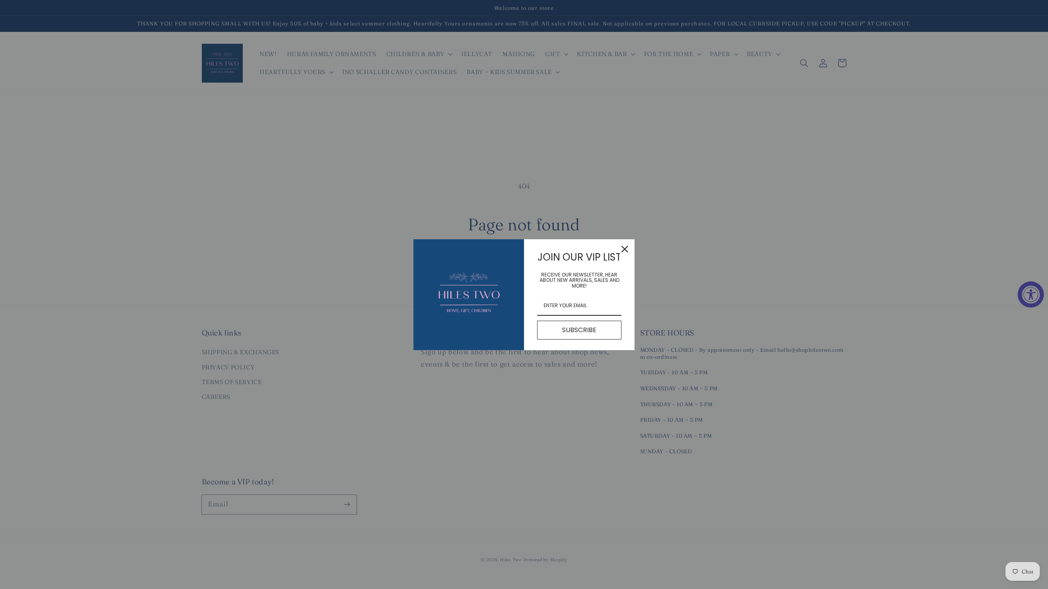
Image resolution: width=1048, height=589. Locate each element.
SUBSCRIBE (579, 330)
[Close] (625, 249)
